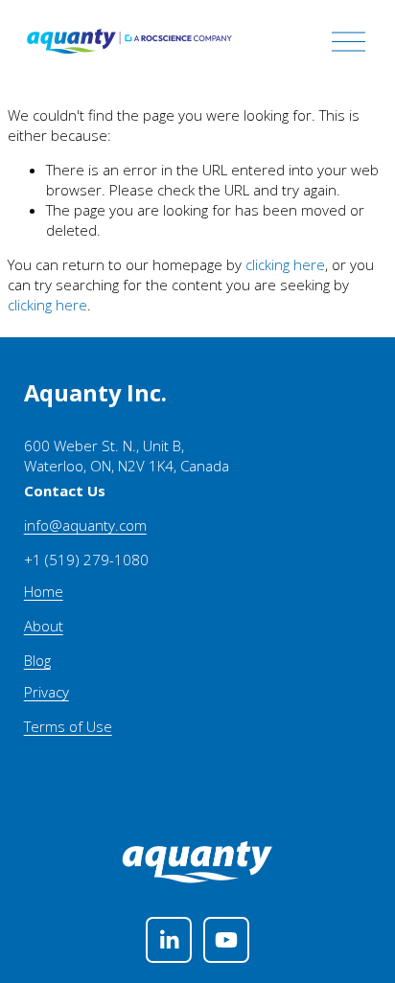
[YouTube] (226, 940)
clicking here (285, 264)
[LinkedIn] (169, 940)
